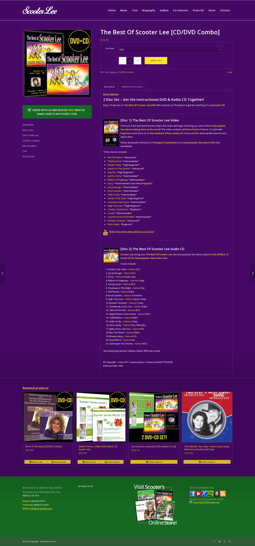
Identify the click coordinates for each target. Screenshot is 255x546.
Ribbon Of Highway (118, 179)
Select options (155, 462)
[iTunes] (205, 495)
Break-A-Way (115, 164)
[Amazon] (217, 495)
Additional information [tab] (132, 86)
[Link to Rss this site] (224, 541)
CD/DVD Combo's (126, 72)
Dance (132, 269)
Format (110, 48)
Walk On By (114, 194)
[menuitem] (112, 10)
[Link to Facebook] (214, 541)
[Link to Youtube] (219, 541)
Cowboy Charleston (118, 209)
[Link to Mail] (229, 541)
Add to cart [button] (37, 462)
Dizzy (110, 183)
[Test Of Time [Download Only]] (2, 273)
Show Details (59, 462)
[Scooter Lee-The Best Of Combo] (57, 63)
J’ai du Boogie (115, 187)
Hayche (112, 172)
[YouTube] (199, 495)
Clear (229, 72)
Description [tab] (109, 86)
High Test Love (115, 205)
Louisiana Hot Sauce (118, 202)
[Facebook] (192, 495)
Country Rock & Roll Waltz (121, 216)
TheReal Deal (115, 161)
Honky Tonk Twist (117, 198)
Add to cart (156, 60)
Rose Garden (115, 190)
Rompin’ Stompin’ (117, 220)
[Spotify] (211, 495)
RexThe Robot (115, 157)
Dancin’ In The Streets (119, 168)
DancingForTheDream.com (206, 502)
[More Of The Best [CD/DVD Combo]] (252, 273)
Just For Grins (115, 175)
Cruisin (111, 213)
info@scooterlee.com (41, 508)
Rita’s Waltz (114, 224)
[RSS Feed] (223, 495)
